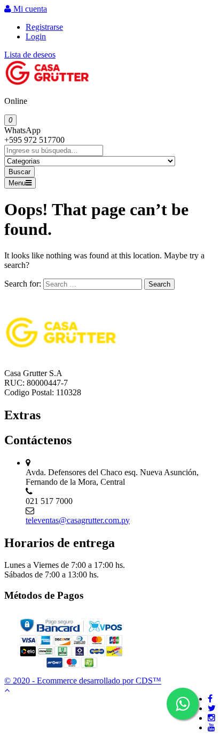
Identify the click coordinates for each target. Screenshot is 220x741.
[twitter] (212, 708)
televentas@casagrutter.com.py (78, 520)
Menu (17, 183)
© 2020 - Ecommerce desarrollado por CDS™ (82, 680)
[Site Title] (47, 82)
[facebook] (210, 698)
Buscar (19, 172)
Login (36, 36)
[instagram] (211, 717)
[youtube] (211, 727)
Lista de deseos (30, 54)
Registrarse (44, 26)
